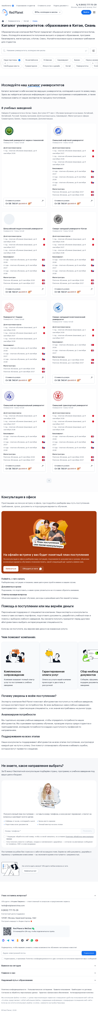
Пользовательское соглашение (40, 989)
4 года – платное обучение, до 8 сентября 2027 (69, 173)
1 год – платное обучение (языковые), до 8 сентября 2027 (69, 152)
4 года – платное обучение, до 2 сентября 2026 (69, 346)
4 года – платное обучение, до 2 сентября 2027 (69, 352)
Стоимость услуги (12, 200)
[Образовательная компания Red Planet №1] (12, 12)
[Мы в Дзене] (22, 940)
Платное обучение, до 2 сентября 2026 (68, 360)
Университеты (14, 21)
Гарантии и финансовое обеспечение (54, 992)
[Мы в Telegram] (8, 940)
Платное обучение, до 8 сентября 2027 (68, 192)
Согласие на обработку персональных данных (19, 992)
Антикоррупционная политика (81, 992)
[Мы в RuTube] (27, 940)
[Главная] (2, 21)
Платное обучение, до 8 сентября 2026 (68, 195)
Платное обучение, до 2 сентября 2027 (68, 363)
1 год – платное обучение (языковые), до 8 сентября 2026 (20, 152)
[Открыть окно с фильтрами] (93, 51)
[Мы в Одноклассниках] (17, 940)
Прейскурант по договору (82, 989)
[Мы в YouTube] (36, 940)
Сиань (35, 21)
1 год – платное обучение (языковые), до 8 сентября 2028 (69, 163)
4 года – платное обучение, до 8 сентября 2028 (69, 184)
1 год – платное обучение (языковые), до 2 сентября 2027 (69, 337)
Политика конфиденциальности (13, 989)
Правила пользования (62, 989)
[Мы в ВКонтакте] (13, 940)
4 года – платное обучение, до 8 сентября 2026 (69, 178)
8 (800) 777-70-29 (88, 5)
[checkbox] (4, 836)
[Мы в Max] (3, 940)
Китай (26, 21)
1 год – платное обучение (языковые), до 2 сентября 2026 (69, 331)
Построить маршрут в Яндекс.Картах (15, 921)
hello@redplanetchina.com (13, 906)
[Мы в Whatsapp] (32, 940)
